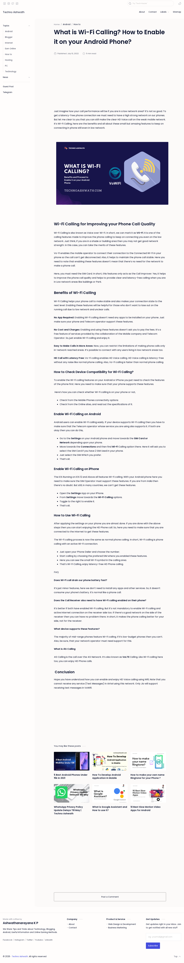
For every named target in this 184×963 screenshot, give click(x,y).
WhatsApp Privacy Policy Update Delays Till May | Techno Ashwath (68, 810)
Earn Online (10, 48)
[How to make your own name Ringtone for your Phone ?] (148, 761)
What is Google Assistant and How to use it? (109, 808)
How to (8, 54)
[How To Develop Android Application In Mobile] (110, 761)
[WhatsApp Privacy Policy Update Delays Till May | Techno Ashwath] (71, 793)
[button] (179, 3)
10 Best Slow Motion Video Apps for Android (146, 808)
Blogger (9, 37)
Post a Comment (110, 896)
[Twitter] (30, 940)
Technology (10, 71)
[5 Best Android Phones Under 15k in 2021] (71, 761)
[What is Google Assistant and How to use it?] (110, 793)
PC (6, 65)
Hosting (8, 60)
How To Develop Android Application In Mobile (106, 776)
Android (9, 31)
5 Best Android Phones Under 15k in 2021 (70, 776)
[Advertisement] (110, 82)
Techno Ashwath (13, 12)
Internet (9, 43)
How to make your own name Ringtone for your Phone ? (147, 776)
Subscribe (153, 945)
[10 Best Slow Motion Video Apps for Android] (148, 793)
